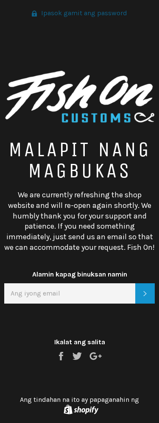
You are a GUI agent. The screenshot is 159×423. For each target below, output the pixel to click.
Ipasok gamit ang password (83, 13)
